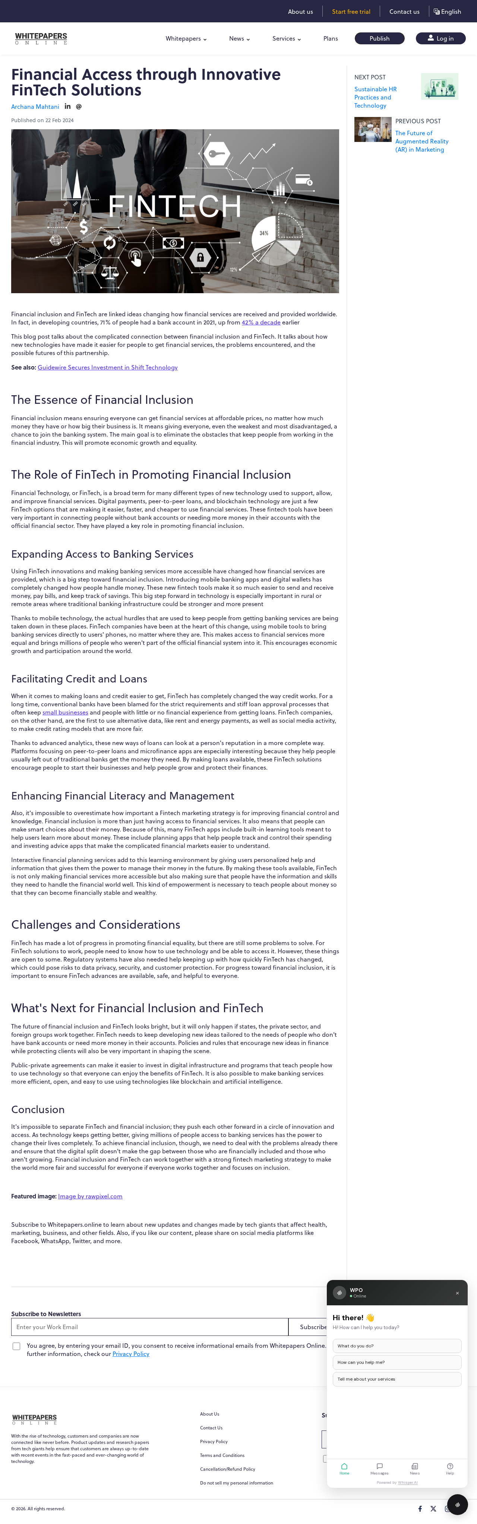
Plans (330, 38)
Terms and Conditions (222, 1455)
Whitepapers (183, 38)
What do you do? (355, 1346)
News (236, 38)
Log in (444, 38)
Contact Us (211, 1428)
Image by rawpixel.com (90, 1196)
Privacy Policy (131, 1354)
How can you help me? (361, 1362)
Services (283, 38)
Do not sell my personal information (236, 1483)
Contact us (404, 11)
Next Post (370, 77)
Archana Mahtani (35, 106)
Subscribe (314, 1327)
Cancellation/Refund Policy (227, 1469)
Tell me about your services (366, 1379)
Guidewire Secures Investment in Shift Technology (108, 367)
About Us (209, 1414)
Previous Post (418, 121)
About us (300, 11)
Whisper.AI (408, 1482)
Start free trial (351, 11)
